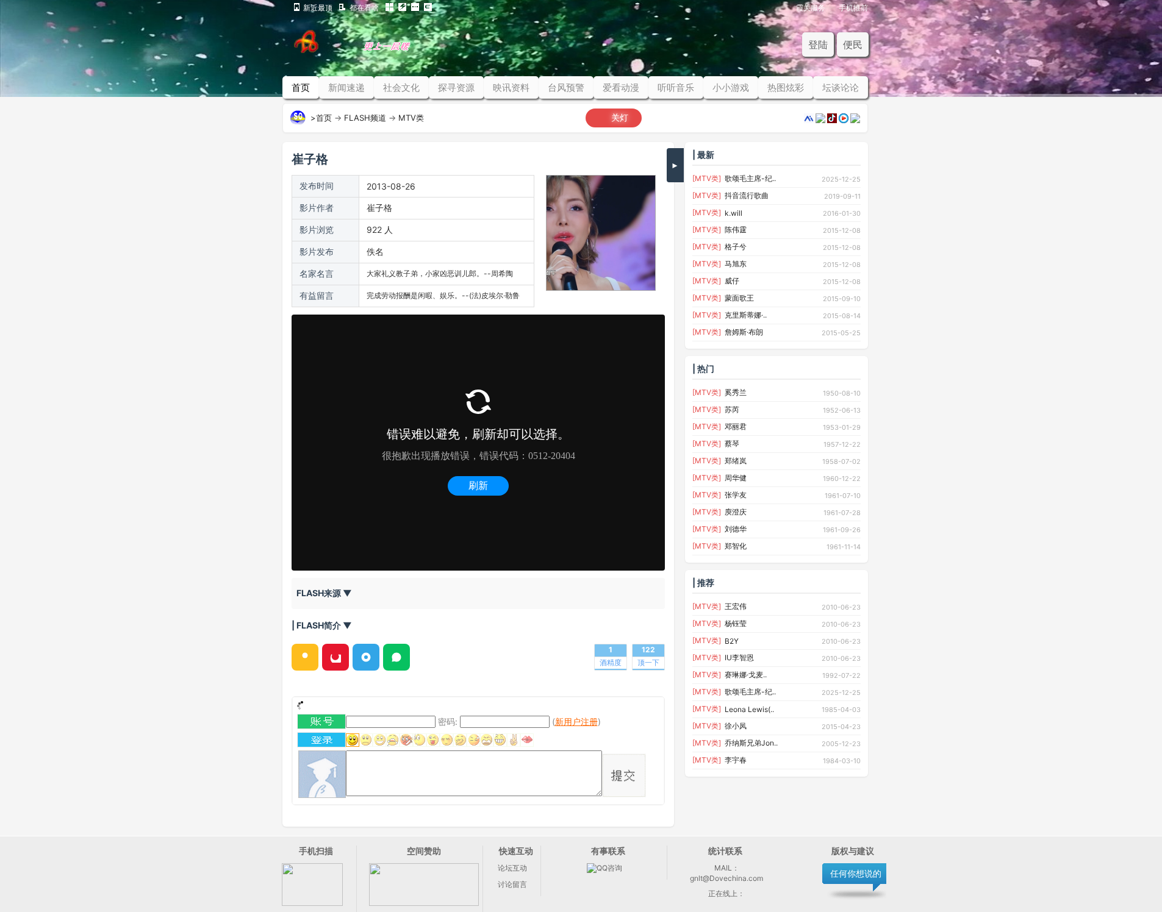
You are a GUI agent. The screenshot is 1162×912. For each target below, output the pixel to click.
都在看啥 (364, 7)
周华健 (736, 477)
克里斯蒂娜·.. (746, 314)
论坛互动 (512, 867)
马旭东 (736, 263)
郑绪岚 (736, 460)
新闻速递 (346, 87)
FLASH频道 (365, 118)
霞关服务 (810, 7)
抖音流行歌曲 (747, 195)
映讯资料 (511, 87)
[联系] (424, 903)
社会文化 (401, 87)
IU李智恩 (739, 657)
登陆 (818, 44)
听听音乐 (676, 87)
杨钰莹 (736, 623)
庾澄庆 (736, 511)
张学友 (736, 494)
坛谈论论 (840, 87)
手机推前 (853, 7)
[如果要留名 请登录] (321, 744)
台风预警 (566, 87)
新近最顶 (317, 7)
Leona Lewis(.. (749, 709)
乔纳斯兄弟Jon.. (751, 742)
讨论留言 (512, 884)
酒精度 (611, 662)
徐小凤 (736, 725)
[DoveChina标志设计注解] (369, 50)
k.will (733, 213)
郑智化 (736, 545)
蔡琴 (732, 443)
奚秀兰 (736, 392)
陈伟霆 (736, 229)
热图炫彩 (785, 87)
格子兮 (736, 246)
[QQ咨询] (604, 867)
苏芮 (732, 409)
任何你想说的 (855, 873)
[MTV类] (706, 178)
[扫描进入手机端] (312, 903)
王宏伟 (736, 606)
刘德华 (736, 528)
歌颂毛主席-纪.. (750, 178)
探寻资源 (456, 87)
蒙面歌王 (739, 297)
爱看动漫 (621, 87)
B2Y (732, 641)
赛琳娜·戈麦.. (746, 674)
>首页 (321, 118)
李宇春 (736, 759)
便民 (853, 44)
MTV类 (411, 118)
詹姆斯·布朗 (744, 332)
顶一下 (648, 662)
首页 (301, 87)
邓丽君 (736, 426)
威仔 (732, 280)
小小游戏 (730, 87)
